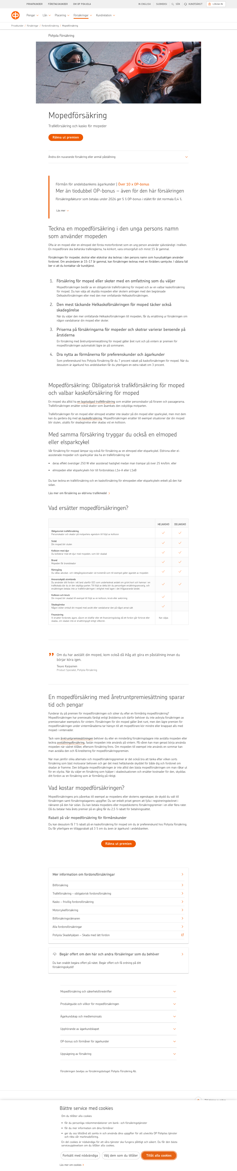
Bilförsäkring (60, 885)
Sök (178, 4)
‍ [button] (60, 210)
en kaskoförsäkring (90, 418)
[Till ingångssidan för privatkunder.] (15, 15)
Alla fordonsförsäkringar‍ (67, 927)
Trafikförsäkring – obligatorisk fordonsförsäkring (82, 893)
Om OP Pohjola (82, 4)
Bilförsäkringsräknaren (66, 918)
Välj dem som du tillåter (121, 1155)
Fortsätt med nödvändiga (80, 1155)
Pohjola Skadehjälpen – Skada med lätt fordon (81, 935)
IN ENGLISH (144, 4)
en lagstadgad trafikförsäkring (96, 401)
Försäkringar (32, 25)
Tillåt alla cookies (159, 1155)
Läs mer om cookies (71, 1164)
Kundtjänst (195, 4)
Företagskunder (58, 4)
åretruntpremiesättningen (77, 738)
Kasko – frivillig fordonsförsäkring (73, 902)
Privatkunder (35, 4)
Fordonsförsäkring (50, 25)
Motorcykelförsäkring (65, 910)
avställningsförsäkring (70, 742)
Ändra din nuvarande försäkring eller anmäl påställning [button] (81, 157)
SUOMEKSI (161, 4)
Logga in (218, 4)
